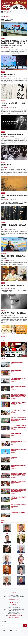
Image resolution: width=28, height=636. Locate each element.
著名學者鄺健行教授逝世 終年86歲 (12, 134)
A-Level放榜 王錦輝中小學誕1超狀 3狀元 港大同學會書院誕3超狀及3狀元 (18, 427)
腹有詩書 (3, 38)
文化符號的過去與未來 (16, 370)
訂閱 (25, 625)
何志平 (12, 371)
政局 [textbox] (3, 340)
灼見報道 (3, 131)
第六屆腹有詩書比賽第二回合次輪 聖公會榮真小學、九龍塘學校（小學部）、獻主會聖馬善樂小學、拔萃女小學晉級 (14, 43)
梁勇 (12, 507)
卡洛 (12, 514)
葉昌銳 (12, 364)
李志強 (12, 458)
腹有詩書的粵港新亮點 (8, 74)
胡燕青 (5, 229)
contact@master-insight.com (15, 615)
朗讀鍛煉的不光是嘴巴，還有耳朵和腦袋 (14, 313)
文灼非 (5, 76)
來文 (12, 444)
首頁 (2, 16)
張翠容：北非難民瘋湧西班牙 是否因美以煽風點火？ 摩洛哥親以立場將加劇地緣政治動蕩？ (18, 490)
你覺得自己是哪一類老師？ (17, 362)
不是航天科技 (14, 457)
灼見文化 (3, 283)
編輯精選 (6, 107)
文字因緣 (3, 71)
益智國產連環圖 (6, 165)
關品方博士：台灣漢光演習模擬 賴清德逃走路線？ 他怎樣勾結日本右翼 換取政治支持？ (18, 419)
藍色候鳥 (3, 222)
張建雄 (12, 435)
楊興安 (5, 167)
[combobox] (14, 340)
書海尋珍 (3, 100)
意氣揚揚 (3, 162)
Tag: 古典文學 (7, 16)
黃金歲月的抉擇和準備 (16, 433)
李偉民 (12, 499)
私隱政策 (25, 631)
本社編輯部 (6, 47)
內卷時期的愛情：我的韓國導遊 (18, 512)
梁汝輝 (12, 484)
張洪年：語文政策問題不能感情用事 (12, 286)
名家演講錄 (3, 253)
